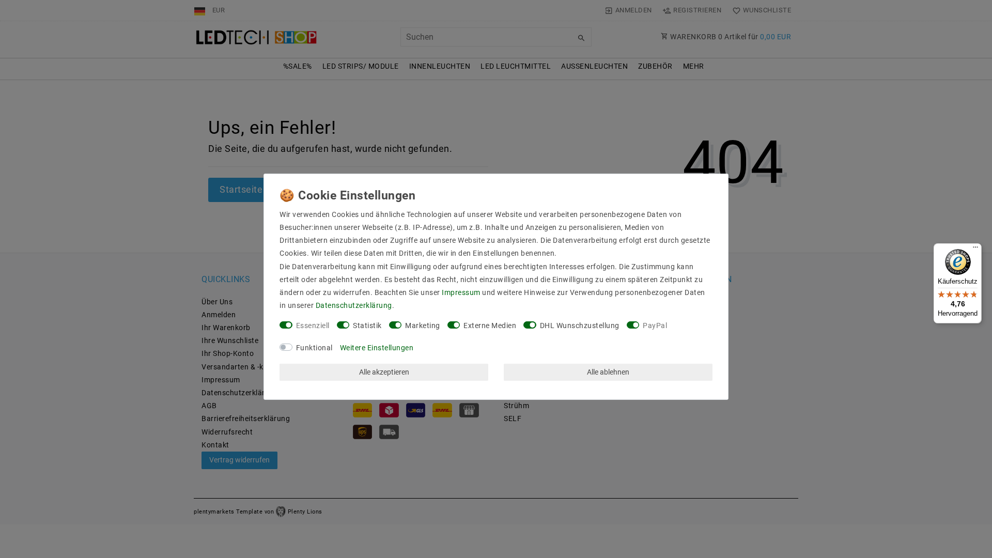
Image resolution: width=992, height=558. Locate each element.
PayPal (655, 325)
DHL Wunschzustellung (579, 325)
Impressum (461, 292)
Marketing (422, 325)
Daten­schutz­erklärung (354, 305)
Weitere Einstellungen (377, 348)
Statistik (367, 325)
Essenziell (313, 325)
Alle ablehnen (608, 372)
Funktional (314, 348)
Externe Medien (489, 325)
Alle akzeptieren (384, 372)
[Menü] (975, 249)
